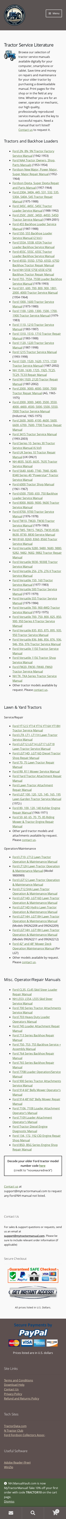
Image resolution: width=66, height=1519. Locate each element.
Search (33, 1513)
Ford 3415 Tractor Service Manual (34, 434)
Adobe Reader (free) (17, 1462)
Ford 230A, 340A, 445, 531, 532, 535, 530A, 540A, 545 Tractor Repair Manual (35, 196)
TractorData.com (15, 1426)
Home (11, 1513)
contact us (41, 690)
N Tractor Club (13, 1431)
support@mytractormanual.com (24, 1236)
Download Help (14, 1385)
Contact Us (11, 1389)
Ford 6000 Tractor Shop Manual (33, 484)
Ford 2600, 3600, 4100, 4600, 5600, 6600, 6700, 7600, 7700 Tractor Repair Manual (37, 425)
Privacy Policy (13, 1394)
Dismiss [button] (9, 1501)
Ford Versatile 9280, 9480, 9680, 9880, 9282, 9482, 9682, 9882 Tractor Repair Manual (37, 552)
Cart (51, 1510)
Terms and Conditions (18, 1380)
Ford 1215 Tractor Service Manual (34, 352)
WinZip (8, 1467)
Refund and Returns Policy (21, 1398)
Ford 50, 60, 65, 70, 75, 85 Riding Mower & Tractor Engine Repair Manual (33, 821)
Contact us (25, 130)
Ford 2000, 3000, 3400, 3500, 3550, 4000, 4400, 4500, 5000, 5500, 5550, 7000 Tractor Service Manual (35, 406)
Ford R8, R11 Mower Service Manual (36, 771)
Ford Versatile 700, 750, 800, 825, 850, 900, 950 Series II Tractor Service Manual (37, 621)
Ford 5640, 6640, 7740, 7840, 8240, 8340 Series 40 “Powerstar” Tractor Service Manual (35, 475)
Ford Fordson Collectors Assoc (24, 1435)
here (42, 1166)
